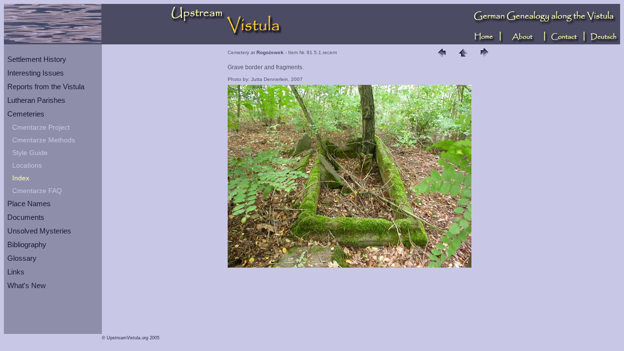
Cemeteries (25, 114)
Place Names (29, 203)
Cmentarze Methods (43, 140)
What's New (26, 285)
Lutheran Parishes (36, 100)
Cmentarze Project (41, 127)
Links (15, 272)
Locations (27, 165)
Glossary (22, 258)
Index (20, 178)
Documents (25, 217)
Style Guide (30, 152)
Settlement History (36, 59)
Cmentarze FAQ (37, 191)
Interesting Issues (35, 73)
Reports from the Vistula (45, 86)
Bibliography (26, 244)
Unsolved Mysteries (39, 231)
